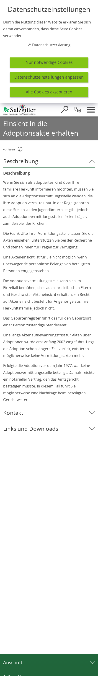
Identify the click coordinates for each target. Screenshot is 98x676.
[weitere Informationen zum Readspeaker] (20, 149)
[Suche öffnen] (64, 109)
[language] (77, 109)
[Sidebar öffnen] (91, 109)
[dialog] (49, 51)
